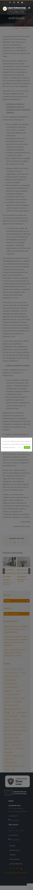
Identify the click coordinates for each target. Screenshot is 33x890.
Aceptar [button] (27, 447)
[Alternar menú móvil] (29, 8)
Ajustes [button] (19, 447)
